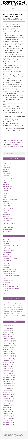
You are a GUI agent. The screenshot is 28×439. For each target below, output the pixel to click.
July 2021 (6, 364)
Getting (15, 19)
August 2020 (7, 385)
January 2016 (7, 413)
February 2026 (8, 336)
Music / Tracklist (18, 18)
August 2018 (7, 402)
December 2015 (8, 415)
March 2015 (7, 417)
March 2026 (7, 334)
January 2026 (7, 338)
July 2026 (6, 327)
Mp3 (18, 19)
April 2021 (7, 370)
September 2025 (8, 345)
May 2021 (6, 368)
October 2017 (7, 404)
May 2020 (6, 390)
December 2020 (8, 377)
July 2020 (6, 387)
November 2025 (8, 342)
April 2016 (7, 409)
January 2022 (7, 353)
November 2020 (8, 379)
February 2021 (8, 374)
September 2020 (8, 383)
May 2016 (6, 407)
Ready (21, 19)
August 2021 (7, 362)
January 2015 (7, 420)
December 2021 (8, 355)
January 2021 (7, 375)
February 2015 (8, 419)
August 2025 (7, 347)
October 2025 (7, 344)
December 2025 (8, 340)
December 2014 (8, 422)
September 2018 (8, 400)
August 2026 (7, 325)
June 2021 (7, 366)
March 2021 (7, 372)
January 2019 (7, 396)
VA (23, 19)
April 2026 (7, 332)
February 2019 (8, 394)
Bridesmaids (10, 19)
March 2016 (7, 411)
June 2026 (7, 329)
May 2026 (6, 330)
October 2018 (7, 398)
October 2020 (7, 381)
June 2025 (7, 351)
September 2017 (8, 405)
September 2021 (8, 360)
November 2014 (8, 424)
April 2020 (7, 392)
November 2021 (8, 357)
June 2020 (7, 389)
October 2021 (7, 359)
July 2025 (6, 349)
